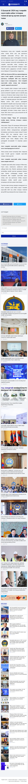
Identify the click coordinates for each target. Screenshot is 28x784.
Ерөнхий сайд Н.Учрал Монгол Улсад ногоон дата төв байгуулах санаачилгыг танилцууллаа (18, 666)
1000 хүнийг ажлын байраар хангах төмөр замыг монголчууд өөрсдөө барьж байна (12, 426)
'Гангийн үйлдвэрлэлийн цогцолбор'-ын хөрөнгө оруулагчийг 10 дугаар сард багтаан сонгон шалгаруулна (18, 658)
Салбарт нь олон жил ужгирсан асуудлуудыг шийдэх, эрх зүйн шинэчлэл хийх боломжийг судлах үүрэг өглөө (18, 723)
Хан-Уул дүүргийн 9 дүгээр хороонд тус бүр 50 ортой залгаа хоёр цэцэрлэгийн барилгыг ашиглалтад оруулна (13, 266)
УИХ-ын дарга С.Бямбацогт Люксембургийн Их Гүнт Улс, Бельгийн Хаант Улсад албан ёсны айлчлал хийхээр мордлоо (18, 625)
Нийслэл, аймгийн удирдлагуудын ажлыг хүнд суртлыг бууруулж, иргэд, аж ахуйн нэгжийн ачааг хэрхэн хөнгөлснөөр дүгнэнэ (13, 541)
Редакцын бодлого (23, 779)
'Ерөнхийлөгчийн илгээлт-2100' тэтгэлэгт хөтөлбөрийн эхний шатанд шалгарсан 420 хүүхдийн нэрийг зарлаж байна (14, 313)
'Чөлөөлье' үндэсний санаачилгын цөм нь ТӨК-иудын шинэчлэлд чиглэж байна (18, 747)
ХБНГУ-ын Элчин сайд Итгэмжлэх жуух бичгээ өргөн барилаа (18, 632)
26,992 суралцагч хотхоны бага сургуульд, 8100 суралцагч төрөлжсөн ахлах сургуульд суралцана (13, 517)
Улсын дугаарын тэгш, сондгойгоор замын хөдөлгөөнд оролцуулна (11, 404)
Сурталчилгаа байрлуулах (14, 781)
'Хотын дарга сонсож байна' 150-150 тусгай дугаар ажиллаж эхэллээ (13, 381)
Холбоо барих (24, 781)
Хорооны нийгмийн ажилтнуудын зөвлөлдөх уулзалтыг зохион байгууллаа (12, 336)
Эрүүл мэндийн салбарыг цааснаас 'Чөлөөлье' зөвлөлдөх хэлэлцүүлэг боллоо (12, 448)
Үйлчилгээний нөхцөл (12, 779)
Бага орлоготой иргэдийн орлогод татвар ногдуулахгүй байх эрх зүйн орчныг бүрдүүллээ (17, 764)
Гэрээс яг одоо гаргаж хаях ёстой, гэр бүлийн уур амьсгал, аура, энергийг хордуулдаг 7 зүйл (17, 756)
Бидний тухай (4, 779)
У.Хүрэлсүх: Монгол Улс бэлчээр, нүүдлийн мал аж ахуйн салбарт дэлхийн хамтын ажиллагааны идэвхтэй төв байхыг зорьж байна (18, 715)
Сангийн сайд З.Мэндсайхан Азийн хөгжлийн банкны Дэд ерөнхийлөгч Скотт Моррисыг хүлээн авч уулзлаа (17, 650)
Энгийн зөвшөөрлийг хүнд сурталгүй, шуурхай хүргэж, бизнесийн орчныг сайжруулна (12, 359)
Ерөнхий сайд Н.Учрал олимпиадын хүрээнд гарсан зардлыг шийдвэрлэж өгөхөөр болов (13, 495)
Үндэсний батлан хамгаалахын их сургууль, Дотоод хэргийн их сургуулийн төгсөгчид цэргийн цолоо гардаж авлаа (14, 590)
